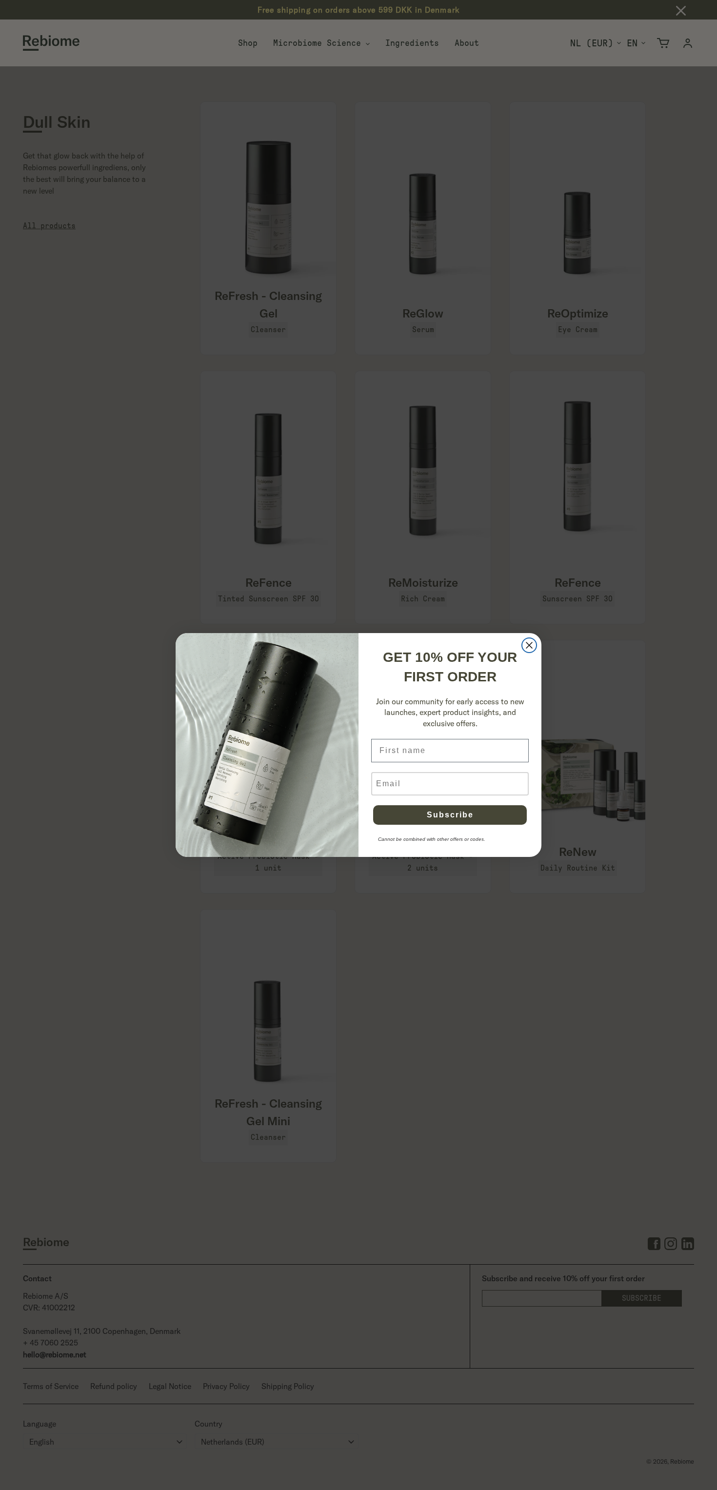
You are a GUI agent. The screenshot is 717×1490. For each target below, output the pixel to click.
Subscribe (450, 815)
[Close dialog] (529, 645)
